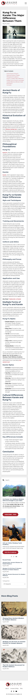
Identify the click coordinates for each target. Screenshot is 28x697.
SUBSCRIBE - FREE (10, 514)
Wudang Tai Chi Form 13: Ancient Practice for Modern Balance (12, 569)
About (7, 688)
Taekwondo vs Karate (15, 299)
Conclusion (9, 85)
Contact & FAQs (14, 688)
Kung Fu (5, 152)
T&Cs (21, 688)
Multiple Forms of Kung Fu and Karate (15, 80)
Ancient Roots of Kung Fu (12, 73)
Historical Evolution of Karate (13, 75)
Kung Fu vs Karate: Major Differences (15, 78)
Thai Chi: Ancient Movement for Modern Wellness (14, 575)
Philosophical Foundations (12, 77)
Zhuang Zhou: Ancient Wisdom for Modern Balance (12, 563)
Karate (4, 175)
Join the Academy (10, 552)
